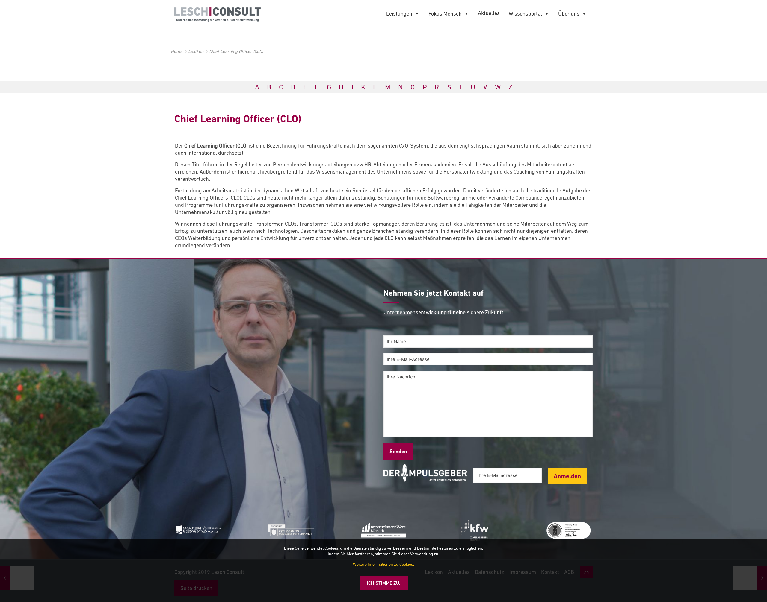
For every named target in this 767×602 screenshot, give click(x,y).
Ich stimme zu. (383, 583)
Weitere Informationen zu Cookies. (383, 564)
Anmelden (567, 476)
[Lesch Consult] (217, 13)
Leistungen (399, 13)
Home (176, 51)
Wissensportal (525, 13)
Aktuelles (489, 13)
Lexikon (195, 51)
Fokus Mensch (445, 13)
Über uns (568, 13)
